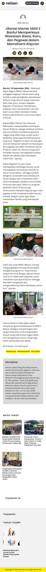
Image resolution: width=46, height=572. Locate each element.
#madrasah (11, 351)
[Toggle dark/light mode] (42, 3)
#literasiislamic (23, 351)
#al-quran (35, 351)
